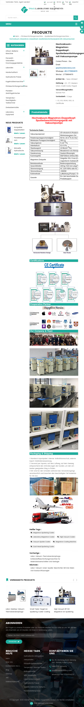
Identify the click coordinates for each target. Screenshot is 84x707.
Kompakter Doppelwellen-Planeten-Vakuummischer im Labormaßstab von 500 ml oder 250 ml (20, 128)
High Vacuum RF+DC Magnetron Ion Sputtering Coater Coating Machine (63, 610)
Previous (73, 580)
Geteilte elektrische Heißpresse (35, 687)
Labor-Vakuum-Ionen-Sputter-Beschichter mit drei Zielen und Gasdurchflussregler (52, 569)
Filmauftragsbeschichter (33, 663)
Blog (7, 670)
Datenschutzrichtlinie (13, 681)
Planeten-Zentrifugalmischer (13, 92)
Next (76, 580)
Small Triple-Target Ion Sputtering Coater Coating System (40, 610)
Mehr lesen (19, 133)
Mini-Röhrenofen (30, 675)
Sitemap (9, 674)
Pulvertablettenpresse (32, 691)
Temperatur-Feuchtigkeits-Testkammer (11, 100)
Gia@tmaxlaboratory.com (62, 670)
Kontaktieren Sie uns (13, 666)
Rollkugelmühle (29, 671)
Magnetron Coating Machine (66, 542)
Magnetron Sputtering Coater (43, 533)
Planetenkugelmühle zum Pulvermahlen (20, 139)
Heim (17, 36)
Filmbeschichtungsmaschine (32, 36)
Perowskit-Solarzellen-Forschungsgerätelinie (14, 60)
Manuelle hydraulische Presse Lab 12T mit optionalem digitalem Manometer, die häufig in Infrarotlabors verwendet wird (19, 149)
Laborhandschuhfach (32, 679)
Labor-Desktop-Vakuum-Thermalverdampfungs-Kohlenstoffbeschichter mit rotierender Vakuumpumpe (16, 610)
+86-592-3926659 (59, 666)
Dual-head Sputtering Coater (43, 546)
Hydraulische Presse (13, 77)
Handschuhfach (12, 72)
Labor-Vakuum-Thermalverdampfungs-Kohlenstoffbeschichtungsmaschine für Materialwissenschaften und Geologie (46, 559)
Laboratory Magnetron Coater (43, 537)
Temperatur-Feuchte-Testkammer (35, 667)
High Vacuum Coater (67, 537)
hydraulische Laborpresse (34, 656)
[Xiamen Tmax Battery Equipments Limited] (42, 9)
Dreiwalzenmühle (12, 107)
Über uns (9, 662)
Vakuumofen (28, 660)
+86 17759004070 (67, 674)
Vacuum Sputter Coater (41, 542)
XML (7, 678)
